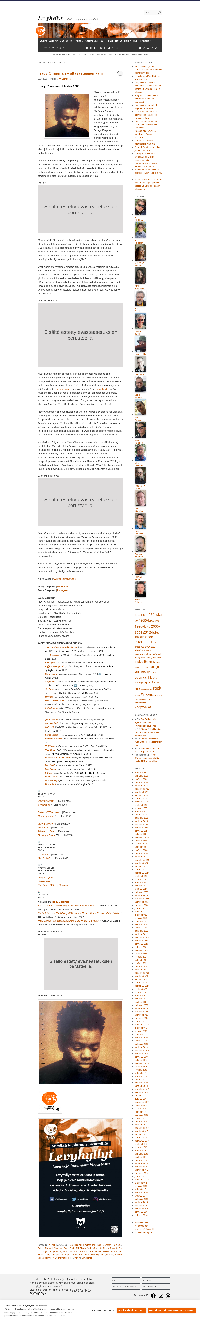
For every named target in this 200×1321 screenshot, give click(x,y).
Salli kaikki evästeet (131, 1310)
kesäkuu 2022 (141, 927)
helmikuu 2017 (141, 1131)
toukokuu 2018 (141, 1082)
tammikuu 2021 (142, 979)
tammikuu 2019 (142, 1056)
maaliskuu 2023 (142, 898)
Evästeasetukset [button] (151, 1286)
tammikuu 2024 (142, 866)
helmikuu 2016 (141, 1169)
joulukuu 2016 (141, 1137)
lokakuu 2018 (141, 1066)
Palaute (146, 1280)
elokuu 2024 (140, 846)
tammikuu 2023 (142, 905)
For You (73, 1251)
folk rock (148, 654)
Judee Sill (49, 727)
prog (155, 678)
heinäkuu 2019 (141, 1037)
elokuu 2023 (140, 882)
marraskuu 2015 (142, 1179)
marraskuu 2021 (142, 950)
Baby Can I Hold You (111, 1244)
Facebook (62, 586)
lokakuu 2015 (141, 1182)
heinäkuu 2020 (141, 998)
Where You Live (46, 831)
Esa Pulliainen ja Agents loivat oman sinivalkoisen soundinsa (146, 124)
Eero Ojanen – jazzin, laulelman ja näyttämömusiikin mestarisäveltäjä (148, 69)
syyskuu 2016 (141, 1147)
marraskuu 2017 (142, 1101)
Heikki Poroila (138, 309)
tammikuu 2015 (142, 1211)
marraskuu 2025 (142, 801)
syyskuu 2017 (141, 1108)
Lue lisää (61, 1316)
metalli (154, 672)
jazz (158, 661)
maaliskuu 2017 (142, 1127)
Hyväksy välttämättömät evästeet (171, 1310)
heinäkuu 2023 (141, 885)
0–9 (59, 48)
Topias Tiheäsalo (139, 532)
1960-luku (140, 615)
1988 (81, 1244)
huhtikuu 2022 (141, 933)
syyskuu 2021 (141, 956)
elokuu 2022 (140, 921)
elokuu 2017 (140, 1111)
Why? (77, 1257)
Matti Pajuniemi (139, 418)
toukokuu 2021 (141, 966)
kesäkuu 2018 (141, 1079)
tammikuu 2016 (142, 1173)
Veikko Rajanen (138, 600)
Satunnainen (66, 40)
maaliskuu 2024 (142, 859)
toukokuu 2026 (141, 782)
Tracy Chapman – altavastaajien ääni (70, 73)
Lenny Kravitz (101, 389)
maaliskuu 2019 (142, 1050)
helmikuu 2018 (141, 1092)
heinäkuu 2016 (141, 1153)
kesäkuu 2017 (141, 1118)
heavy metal (140, 657)
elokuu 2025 (140, 811)
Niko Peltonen (139, 441)
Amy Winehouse (53, 654)
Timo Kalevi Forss (140, 487)
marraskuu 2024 (142, 837)
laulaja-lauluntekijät (60, 1254)
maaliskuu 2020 (142, 1011)
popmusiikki (144, 677)
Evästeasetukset (103, 1310)
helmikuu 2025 (141, 827)
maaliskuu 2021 (142, 972)
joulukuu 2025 (141, 798)
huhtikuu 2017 (141, 1124)
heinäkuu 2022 (141, 924)
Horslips (49, 696)
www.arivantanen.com (64, 578)
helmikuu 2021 (141, 975)
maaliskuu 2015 (142, 1205)
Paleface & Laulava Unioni (58, 757)
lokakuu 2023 (141, 875)
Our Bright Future (47, 835)
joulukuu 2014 (141, 1214)
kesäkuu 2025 (141, 814)
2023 (142, 646)
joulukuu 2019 (141, 1021)
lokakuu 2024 (141, 840)
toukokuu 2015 (141, 1198)
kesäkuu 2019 (141, 1040)
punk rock (145, 688)
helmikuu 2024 (141, 863)
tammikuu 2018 (142, 1095)
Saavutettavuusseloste (124, 1286)
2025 (153, 647)
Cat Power (50, 689)
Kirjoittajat (78, 40)
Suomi (146, 694)
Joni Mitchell (51, 723)
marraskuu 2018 (142, 1063)
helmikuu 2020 (141, 1014)
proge (138, 682)
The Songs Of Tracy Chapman (53, 885)
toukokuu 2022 (141, 930)
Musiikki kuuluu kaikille (118, 40)
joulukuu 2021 (141, 947)
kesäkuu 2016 (141, 1156)
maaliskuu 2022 (142, 937)
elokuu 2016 (140, 1150)
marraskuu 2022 (142, 911)
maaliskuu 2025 (142, 824)
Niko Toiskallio (139, 464)
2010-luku (151, 632)
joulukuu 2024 (141, 833)
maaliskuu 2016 (142, 1166)
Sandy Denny (51, 776)
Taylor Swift (51, 784)
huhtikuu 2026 (141, 785)
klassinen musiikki (142, 667)
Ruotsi (137, 695)
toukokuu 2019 (141, 1043)
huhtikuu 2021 (141, 969)
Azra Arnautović (139, 287)
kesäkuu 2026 (141, 779)
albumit (138, 650)
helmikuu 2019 (141, 1053)
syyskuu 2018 (141, 1069)
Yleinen (52, 1244)
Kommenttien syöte (143, 1232)
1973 (136, 621)
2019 (147, 636)
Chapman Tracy (61, 1248)
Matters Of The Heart (48, 812)
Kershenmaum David (100, 1251)
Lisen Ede (139, 374)
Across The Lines (93, 1244)
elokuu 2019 (140, 1034)
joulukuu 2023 (141, 869)
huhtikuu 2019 (141, 1047)
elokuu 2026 (140, 772)
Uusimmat (53, 40)
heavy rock (151, 657)
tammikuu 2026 (142, 795)
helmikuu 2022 (141, 940)
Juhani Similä (138, 332)
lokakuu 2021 (141, 953)
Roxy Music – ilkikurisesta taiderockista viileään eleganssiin (146, 98)
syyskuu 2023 (141, 879)
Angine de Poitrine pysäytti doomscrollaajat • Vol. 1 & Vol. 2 (148, 172)
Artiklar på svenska (94, 40)
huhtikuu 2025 (141, 821)
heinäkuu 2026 (141, 775)
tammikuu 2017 (142, 1134)
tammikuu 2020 (142, 1017)
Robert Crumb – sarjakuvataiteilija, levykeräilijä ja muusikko (147, 758)
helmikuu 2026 (141, 791)
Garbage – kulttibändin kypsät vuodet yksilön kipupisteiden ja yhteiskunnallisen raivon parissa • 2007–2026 (146, 160)
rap (151, 688)
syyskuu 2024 (141, 843)
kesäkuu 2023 (141, 888)
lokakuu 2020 (141, 988)
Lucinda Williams (53, 738)
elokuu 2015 (140, 1189)
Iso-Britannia (147, 661)
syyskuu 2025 (141, 808)
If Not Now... (83, 1251)
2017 (142, 637)
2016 (137, 636)
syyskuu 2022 (141, 917)
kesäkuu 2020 (141, 1001)
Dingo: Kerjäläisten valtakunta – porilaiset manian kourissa (148, 741)
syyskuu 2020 (141, 992)
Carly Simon (51, 673)
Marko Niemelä (138, 396)
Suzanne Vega (62, 389)
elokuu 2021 (140, 959)
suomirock (157, 695)
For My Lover (62, 1251)
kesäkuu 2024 (141, 850)
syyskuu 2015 (141, 1185)
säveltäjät (149, 699)
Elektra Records (110, 1248)
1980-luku (73, 1244)
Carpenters (50, 681)
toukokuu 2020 (141, 1005)
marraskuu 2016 (142, 1140)
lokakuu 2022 (141, 914)
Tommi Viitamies (139, 509)
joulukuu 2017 (141, 1098)
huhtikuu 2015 (141, 1202)
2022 (137, 646)
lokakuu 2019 (141, 1027)
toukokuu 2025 (141, 817)
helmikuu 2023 (141, 901)
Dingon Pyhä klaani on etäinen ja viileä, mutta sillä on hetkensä (148, 732)
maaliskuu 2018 (142, 1089)
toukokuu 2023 (141, 892)
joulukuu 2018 (141, 1059)
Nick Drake (50, 750)
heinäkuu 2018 (141, 1076)
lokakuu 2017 (141, 1105)
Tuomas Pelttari (138, 578)
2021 (155, 642)
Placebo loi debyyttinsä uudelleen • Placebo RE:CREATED (145, 134)
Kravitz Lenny (44, 1254)
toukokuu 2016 (141, 1160)
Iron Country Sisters (54, 700)
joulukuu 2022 (141, 908)
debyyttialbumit (140, 654)
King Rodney (117, 1251)
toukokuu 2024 (141, 853)
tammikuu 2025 (142, 830)
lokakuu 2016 (141, 1143)
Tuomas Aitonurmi (139, 555)
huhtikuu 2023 (141, 895)
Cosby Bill (74, 1248)
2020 (151, 636)
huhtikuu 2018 (141, 1085)
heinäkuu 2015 (141, 1192)
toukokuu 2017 (141, 1121)
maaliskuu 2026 (142, 788)
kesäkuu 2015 (141, 1195)
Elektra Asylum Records (91, 1248)
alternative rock (147, 650)
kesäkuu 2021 (141, 963)
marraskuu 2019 (142, 1024)
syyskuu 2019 (141, 1030)
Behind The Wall (45, 1248)
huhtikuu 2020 (141, 1008)
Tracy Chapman (46, 800)
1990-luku (143, 626)
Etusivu (43, 40)
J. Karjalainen (52, 708)
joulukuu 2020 (141, 982)
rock (157, 688)
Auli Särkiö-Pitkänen (140, 264)
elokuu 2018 (140, 1072)
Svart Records (140, 699)
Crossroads (44, 804)
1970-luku (154, 614)
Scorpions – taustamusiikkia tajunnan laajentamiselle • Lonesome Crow (147, 114)
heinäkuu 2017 (141, 1114)
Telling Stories (45, 823)
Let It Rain (43, 827)
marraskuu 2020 (142, 985)
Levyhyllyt (50, 18)
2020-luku (143, 641)
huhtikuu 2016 (141, 1163)
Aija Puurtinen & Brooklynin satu (61, 647)
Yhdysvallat (143, 706)
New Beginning (46, 816)
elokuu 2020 (140, 995)
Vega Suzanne (44, 1257)
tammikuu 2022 (142, 943)
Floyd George (48, 1251)
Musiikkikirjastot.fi (141, 40)
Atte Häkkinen (139, 241)
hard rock (157, 653)
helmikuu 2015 (141, 1208)
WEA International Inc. (63, 1257)
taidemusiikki (140, 702)
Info (114, 1280)
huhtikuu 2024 (141, 856)
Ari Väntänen (65, 78)
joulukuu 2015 (141, 1176)
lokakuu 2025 (141, 804)
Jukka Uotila (140, 354)
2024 (147, 646)
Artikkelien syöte (142, 1222)
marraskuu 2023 (142, 872)
